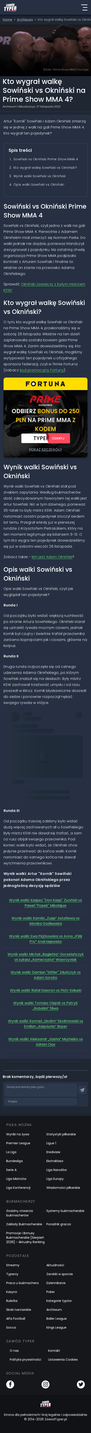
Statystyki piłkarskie (61, 1134)
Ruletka (11, 1301)
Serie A (11, 1170)
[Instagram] (45, 1384)
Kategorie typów (59, 1301)
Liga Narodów (56, 1170)
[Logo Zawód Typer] (10, 7)
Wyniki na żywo (17, 1134)
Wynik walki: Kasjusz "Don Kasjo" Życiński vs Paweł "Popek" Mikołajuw (45, 903)
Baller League (56, 1318)
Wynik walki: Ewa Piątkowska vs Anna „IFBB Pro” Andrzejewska (45, 939)
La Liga (11, 1152)
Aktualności (55, 1265)
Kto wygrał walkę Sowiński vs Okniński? (45, 167)
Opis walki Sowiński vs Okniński (38, 184)
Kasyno (11, 1292)
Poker (50, 1292)
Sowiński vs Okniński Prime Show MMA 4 (45, 159)
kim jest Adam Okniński (52, 556)
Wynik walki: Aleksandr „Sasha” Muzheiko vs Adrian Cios (45, 1042)
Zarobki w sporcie (59, 1274)
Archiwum (54, 1309)
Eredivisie (53, 1152)
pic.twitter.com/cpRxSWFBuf (33, 727)
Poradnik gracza (58, 1224)
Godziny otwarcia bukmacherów (19, 1213)
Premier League (18, 1143)
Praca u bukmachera (22, 1283)
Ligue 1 (51, 1143)
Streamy (12, 1265)
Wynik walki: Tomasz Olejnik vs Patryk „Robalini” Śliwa (45, 1005)
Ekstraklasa (54, 1161)
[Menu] (84, 7)
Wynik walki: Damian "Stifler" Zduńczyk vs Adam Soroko (46, 975)
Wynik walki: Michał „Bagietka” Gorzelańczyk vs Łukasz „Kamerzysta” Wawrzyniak (46, 957)
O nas (14, 1350)
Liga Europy (55, 1179)
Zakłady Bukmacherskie (24, 1224)
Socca (11, 1327)
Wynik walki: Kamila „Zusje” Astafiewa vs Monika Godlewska (45, 921)
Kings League (56, 1327)
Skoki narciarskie (18, 1309)
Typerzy (12, 1274)
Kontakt (54, 1350)
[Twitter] (81, 1384)
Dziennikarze (56, 1283)
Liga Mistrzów (16, 1179)
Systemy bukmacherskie (65, 1211)
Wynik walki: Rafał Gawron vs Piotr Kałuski (45, 990)
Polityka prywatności (25, 1359)
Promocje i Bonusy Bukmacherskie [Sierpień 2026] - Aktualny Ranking (25, 1237)
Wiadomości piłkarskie (63, 1187)
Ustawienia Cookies (63, 1359)
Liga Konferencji (18, 1187)
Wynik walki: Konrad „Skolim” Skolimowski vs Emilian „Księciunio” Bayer (45, 1023)
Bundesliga (14, 1161)
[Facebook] (10, 1384)
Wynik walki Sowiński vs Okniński (39, 176)
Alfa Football (15, 1318)
